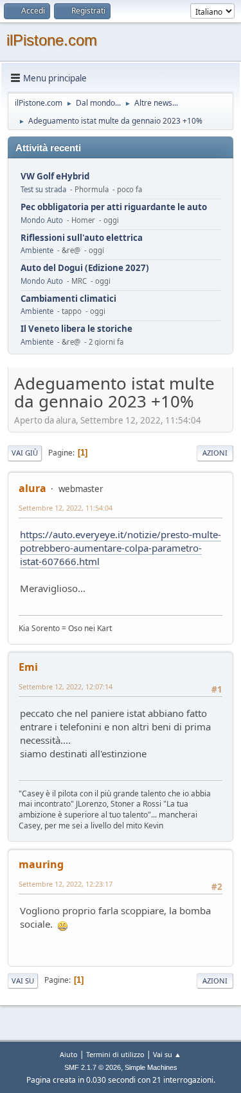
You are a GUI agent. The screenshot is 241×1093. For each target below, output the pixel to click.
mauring (41, 864)
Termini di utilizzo (115, 1054)
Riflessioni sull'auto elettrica (82, 238)
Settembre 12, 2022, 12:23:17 (65, 884)
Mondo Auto (42, 220)
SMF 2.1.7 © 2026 (92, 1067)
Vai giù (25, 452)
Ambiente (37, 250)
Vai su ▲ (167, 1054)
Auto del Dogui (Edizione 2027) (85, 268)
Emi (28, 667)
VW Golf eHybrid (55, 176)
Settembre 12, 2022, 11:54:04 (65, 508)
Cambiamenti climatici (68, 298)
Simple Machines (151, 1067)
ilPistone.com (51, 40)
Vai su (23, 980)
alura (32, 488)
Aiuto (69, 1054)
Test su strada (43, 189)
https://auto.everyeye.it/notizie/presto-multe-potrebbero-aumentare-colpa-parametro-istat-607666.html (120, 548)
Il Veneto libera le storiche (76, 329)
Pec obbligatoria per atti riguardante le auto (114, 207)
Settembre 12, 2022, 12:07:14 (65, 686)
